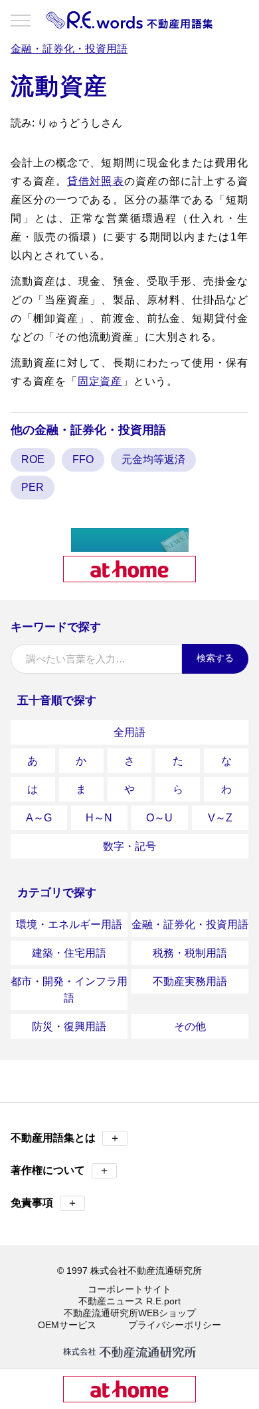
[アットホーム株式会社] (129, 576)
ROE (32, 459)
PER (32, 487)
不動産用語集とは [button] (65, 1137)
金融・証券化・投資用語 (189, 924)
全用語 (129, 732)
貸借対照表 (95, 181)
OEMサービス (67, 1325)
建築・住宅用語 (69, 953)
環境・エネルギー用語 (69, 924)
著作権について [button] (60, 1170)
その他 (190, 1026)
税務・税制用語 (190, 953)
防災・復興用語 (69, 1026)
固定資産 (100, 381)
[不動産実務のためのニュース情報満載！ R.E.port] (130, 546)
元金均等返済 (153, 459)
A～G (39, 817)
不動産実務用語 (190, 981)
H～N (99, 817)
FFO (83, 459)
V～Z (220, 817)
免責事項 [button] (44, 1202)
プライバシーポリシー (174, 1325)
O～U (159, 817)
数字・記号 (129, 846)
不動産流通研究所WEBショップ (130, 1313)
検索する (215, 657)
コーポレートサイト (129, 1289)
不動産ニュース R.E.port (129, 1301)
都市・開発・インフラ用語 (69, 990)
